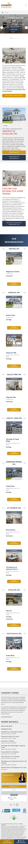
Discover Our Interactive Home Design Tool (14, 223)
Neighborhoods (6, 729)
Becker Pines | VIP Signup (13, 767)
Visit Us (14, 790)
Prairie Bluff (10, 752)
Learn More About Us (6, 716)
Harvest (7, 741)
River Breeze (10, 756)
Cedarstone (12, 732)
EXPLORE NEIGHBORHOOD (14, 284)
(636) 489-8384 (13, 798)
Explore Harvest (14, 152)
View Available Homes (14, 28)
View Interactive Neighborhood (14, 157)
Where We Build (6, 726)
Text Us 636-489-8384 (21, 841)
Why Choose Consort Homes (14, 95)
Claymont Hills (10, 736)
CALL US (14, 795)
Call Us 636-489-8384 (7, 841)
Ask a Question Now (14, 786)
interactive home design (10, 201)
